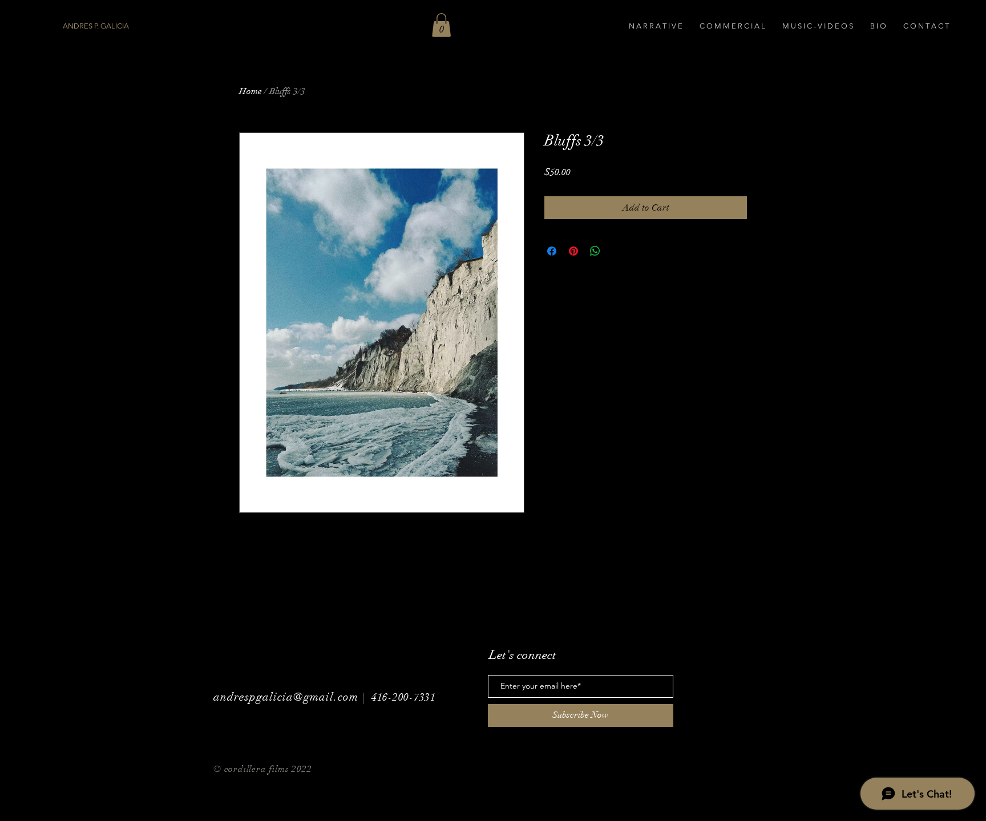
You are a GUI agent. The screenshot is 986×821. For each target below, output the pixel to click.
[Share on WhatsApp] (595, 251)
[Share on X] (617, 251)
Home (250, 91)
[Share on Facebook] (552, 251)
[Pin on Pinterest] (573, 251)
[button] (441, 25)
